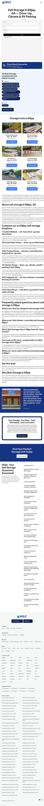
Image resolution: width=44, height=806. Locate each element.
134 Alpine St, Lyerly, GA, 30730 (28, 739)
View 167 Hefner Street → (17, 275)
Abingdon (4, 657)
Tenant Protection (5, 641)
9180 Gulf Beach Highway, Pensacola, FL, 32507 (31, 728)
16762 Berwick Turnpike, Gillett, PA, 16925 (9, 756)
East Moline (20, 662)
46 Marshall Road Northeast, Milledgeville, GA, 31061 (32, 733)
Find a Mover (26, 641)
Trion (27, 679)
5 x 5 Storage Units (14, 688)
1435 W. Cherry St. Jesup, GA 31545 (8, 697)
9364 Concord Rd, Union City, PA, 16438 (30, 705)
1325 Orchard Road (33, 325)
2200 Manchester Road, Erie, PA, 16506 (30, 759)
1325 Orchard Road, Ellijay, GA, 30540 (29, 769)
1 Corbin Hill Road (36, 312)
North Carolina (38, 648)
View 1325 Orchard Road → (10, 262)
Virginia (13, 650)
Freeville (20, 665)
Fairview (11, 665)
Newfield (12, 673)
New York (32, 648)
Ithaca (11, 668)
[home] (6, 2)
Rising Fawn (12, 676)
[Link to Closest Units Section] (8, 109)
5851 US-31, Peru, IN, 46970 (28, 725)
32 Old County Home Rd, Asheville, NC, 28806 (31, 703)
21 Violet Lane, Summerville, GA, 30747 (9, 713)
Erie (2, 665)
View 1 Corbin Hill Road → (22, 240)
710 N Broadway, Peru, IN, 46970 (8, 725)
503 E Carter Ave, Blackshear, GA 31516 (30, 700)
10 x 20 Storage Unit (31, 688)
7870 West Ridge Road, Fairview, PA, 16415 (30, 761)
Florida (9, 648)
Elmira (36, 662)
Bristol (19, 660)
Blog (21, 641)
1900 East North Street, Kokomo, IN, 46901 (10, 753)
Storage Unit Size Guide (14, 641)
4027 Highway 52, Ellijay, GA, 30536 (8, 767)
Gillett (28, 665)
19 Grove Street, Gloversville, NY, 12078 (30, 753)
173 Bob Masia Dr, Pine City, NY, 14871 (8, 716)
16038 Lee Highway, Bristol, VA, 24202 (29, 784)
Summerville (12, 679)
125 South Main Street (31, 334)
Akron (11, 657)
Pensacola (29, 673)
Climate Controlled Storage (13, 634)
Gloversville (37, 665)
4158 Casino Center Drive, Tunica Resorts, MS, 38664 (31, 720)
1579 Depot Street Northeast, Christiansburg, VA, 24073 (32, 781)
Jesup (19, 668)
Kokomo (28, 668)
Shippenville (37, 676)
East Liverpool (12, 662)
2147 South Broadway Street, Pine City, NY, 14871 (31, 711)
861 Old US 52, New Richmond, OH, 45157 (30, 736)
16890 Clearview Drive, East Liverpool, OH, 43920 (11, 777)
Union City (4, 681)
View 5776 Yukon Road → (21, 299)
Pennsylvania (7, 650)
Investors (7, 628)
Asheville (20, 657)
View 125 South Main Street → (30, 248)
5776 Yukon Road (10, 314)
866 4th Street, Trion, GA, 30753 (8, 708)
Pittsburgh (4, 676)
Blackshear (4, 660)
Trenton (19, 679)
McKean (19, 670)
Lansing (3, 670)
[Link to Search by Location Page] (22, 456)
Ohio (3, 650)
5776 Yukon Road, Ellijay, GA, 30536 (8, 764)
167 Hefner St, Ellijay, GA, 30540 (28, 767)
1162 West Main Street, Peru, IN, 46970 (9, 731)
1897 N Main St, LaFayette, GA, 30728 (9, 745)
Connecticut (4, 648)
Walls (11, 681)
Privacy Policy (19, 628)
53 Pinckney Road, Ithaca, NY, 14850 (29, 748)
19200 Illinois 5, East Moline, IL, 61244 (8, 775)
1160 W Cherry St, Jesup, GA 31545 (8, 700)
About (3, 628)
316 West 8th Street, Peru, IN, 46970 (8, 728)
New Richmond (21, 673)
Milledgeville (29, 670)
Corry (36, 660)
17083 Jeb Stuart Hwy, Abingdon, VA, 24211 (9, 795)
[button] (41, 2)
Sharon (28, 676)
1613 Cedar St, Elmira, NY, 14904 (28, 713)
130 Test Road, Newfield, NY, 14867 (29, 731)
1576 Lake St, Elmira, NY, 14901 (7, 769)
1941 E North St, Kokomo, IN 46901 (29, 751)
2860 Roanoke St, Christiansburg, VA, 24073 (10, 780)
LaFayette (37, 668)
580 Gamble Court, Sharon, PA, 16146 (29, 716)
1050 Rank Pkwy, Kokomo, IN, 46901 (29, 745)
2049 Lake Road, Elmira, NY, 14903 (29, 764)
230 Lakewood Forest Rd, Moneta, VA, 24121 (10, 733)
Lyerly (11, 670)
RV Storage (4, 634)
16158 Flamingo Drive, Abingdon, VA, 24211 (30, 792)
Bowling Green (13, 660)
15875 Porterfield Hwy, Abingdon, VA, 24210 (10, 789)
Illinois (18, 648)
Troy (35, 679)
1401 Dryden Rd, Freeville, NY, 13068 (8, 759)
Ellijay (28, 662)
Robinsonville (20, 676)
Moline (36, 670)
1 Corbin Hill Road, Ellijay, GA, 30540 (8, 772)
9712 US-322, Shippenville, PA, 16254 (8, 719)
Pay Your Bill (13, 628)
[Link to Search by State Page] (22, 435)
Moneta (3, 673)
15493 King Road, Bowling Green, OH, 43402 (10, 787)
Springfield (4, 679)
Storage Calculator (38, 641)
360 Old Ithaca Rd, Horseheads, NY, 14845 (10, 751)
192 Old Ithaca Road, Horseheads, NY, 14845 (10, 748)
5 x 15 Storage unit (22, 688)
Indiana (22, 648)
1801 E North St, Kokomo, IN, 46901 (8, 792)
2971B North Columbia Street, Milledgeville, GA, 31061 (10, 740)
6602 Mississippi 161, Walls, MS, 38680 (9, 705)
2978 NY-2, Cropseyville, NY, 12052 (29, 775)
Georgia (13, 648)
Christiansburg (29, 660)
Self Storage (21, 634)
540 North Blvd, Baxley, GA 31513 (29, 697)
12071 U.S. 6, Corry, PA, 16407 (28, 777)
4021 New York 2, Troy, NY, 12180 (8, 711)
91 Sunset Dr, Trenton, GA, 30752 (28, 708)
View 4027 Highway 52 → (18, 287)
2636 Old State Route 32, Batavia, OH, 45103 (10, 784)
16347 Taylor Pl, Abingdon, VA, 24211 (29, 787)
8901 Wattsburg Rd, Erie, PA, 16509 (8, 761)
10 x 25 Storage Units (6, 688)
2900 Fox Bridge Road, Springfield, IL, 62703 (10, 703)
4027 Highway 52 (22, 327)
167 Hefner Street (40, 314)
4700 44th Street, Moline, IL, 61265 (8, 736)
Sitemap (31, 641)
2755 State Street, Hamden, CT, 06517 (30, 756)
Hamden (3, 668)
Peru (36, 673)
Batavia (28, 657)
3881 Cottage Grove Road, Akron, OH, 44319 (31, 789)
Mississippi (27, 648)
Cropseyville (4, 662)
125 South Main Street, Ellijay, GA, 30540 (30, 772)
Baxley (36, 657)
